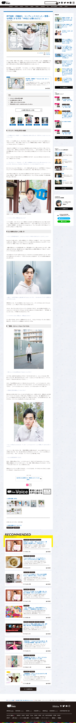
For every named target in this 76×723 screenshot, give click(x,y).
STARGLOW (64, 166)
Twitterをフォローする (64, 218)
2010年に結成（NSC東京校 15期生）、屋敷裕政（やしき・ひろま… (67, 162)
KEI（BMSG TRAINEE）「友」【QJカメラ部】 (67, 106)
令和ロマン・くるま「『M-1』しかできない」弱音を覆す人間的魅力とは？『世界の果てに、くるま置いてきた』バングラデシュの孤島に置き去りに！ (35, 542)
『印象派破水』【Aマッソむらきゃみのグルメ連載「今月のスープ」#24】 (35, 674)
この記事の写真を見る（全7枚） (28, 110)
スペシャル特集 (11, 700)
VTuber (26, 6)
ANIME (31, 6)
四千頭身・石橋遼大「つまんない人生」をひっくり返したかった (37, 79)
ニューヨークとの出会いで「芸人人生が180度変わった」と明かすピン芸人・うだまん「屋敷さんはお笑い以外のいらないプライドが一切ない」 (35, 575)
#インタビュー (15, 522)
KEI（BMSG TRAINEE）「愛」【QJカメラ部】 (67, 133)
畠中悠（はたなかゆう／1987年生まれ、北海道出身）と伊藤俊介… (67, 183)
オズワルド (64, 180)
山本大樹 (41, 53)
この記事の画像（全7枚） (12, 498)
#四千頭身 (20, 522)
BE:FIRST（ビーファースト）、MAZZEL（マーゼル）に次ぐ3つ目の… (67, 169)
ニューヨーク (64, 159)
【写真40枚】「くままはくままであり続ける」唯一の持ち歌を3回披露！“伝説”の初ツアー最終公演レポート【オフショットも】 (36, 641)
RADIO (35, 715)
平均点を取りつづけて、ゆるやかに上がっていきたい (21, 104)
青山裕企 (48, 53)
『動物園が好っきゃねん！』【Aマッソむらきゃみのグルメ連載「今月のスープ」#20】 (35, 658)
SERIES (37, 6)
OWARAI (11, 6)
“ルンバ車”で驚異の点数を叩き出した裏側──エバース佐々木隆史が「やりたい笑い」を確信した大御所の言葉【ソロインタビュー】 (67, 115)
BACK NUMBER (54, 6)
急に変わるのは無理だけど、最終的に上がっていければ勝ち (28, 478)
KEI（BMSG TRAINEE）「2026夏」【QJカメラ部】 (67, 100)
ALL (48, 6)
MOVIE (21, 6)
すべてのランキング (64, 137)
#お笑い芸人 (9, 522)
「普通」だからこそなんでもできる (17, 102)
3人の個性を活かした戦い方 (16, 100)
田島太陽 (48, 54)
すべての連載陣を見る (64, 208)
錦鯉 (63, 173)
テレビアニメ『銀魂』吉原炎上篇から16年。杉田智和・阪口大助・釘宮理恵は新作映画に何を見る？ (35, 624)
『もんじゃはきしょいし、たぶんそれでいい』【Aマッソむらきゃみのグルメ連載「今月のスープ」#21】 (35, 558)
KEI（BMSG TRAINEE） (67, 121)
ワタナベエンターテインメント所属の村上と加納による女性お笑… (67, 155)
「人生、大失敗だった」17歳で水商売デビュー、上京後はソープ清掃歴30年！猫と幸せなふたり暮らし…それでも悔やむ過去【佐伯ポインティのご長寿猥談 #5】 (35, 608)
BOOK (39, 715)
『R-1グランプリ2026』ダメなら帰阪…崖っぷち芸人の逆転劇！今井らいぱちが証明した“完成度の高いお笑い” (36, 592)
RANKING (43, 6)
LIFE (43, 715)
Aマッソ (63, 152)
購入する (12, 124)
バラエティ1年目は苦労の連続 (16, 98)
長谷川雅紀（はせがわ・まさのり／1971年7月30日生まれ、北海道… (67, 176)
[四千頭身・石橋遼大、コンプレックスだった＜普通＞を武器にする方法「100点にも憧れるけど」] (10, 503)
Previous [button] (56, 203)
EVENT (66, 6)
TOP (7, 700)
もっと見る (64, 188)
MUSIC (16, 6)
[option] (66, 203)
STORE (60, 6)
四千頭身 (45, 60)
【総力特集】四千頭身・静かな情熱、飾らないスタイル (24, 700)
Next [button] (70, 203)
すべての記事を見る (28, 689)
